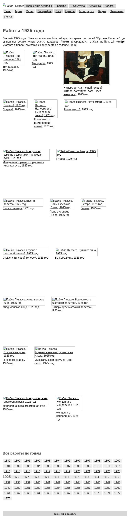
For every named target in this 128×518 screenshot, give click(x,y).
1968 (77, 493)
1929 (46, 477)
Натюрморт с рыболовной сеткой (42, 123)
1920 (77, 471)
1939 (27, 482)
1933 (86, 477)
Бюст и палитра (12, 208)
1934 (96, 477)
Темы (7, 11)
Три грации (39, 63)
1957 (87, 487)
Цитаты (70, 11)
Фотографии (86, 11)
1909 (87, 466)
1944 (77, 482)
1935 (106, 477)
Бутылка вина (63, 257)
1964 (37, 493)
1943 (67, 482)
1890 (17, 460)
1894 (57, 460)
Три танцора (10, 66)
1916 (37, 471)
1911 (107, 466)
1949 (7, 487)
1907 (67, 466)
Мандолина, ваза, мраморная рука (24, 405)
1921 (87, 471)
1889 (7, 460)
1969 (87, 493)
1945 (87, 482)
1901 (7, 466)
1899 (107, 460)
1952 (37, 487)
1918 (57, 471)
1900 (117, 460)
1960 (117, 487)
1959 (107, 487)
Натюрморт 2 (72, 109)
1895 (67, 460)
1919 (67, 471)
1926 (16, 477)
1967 (67, 493)
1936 (116, 477)
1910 (97, 466)
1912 (117, 466)
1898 (97, 460)
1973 (7, 498)
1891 (27, 460)
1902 (17, 466)
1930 (56, 477)
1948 (117, 482)
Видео (102, 11)
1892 (37, 460)
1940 (37, 482)
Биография (45, 11)
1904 (37, 466)
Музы (18, 11)
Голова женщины (13, 359)
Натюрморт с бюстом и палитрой (72, 307)
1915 (27, 471)
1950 (17, 487)
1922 (97, 471)
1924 (117, 471)
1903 (27, 466)
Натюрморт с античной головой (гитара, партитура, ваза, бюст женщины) (83, 91)
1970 (97, 493)
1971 (107, 493)
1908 (77, 466)
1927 (26, 477)
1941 (47, 482)
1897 (87, 460)
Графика (61, 6)
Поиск (8, 16)
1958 (97, 487)
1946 (97, 482)
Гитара (60, 158)
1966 (57, 493)
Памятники (117, 11)
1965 (47, 493)
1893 (47, 460)
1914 (17, 471)
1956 (77, 487)
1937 (7, 482)
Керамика (95, 6)
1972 (117, 493)
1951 (27, 487)
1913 (7, 471)
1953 (47, 487)
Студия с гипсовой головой (19, 257)
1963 (27, 493)
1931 (66, 477)
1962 (17, 493)
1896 (77, 460)
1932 (76, 477)
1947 (107, 482)
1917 (47, 471)
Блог (58, 11)
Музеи (30, 11)
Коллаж (109, 6)
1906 (57, 466)
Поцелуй (8, 109)
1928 (36, 477)
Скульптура (77, 6)
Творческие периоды (39, 6)
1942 (57, 482)
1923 (107, 471)
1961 (7, 493)
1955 (67, 487)
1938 (17, 482)
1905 (47, 466)
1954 (57, 487)
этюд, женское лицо (15, 307)
